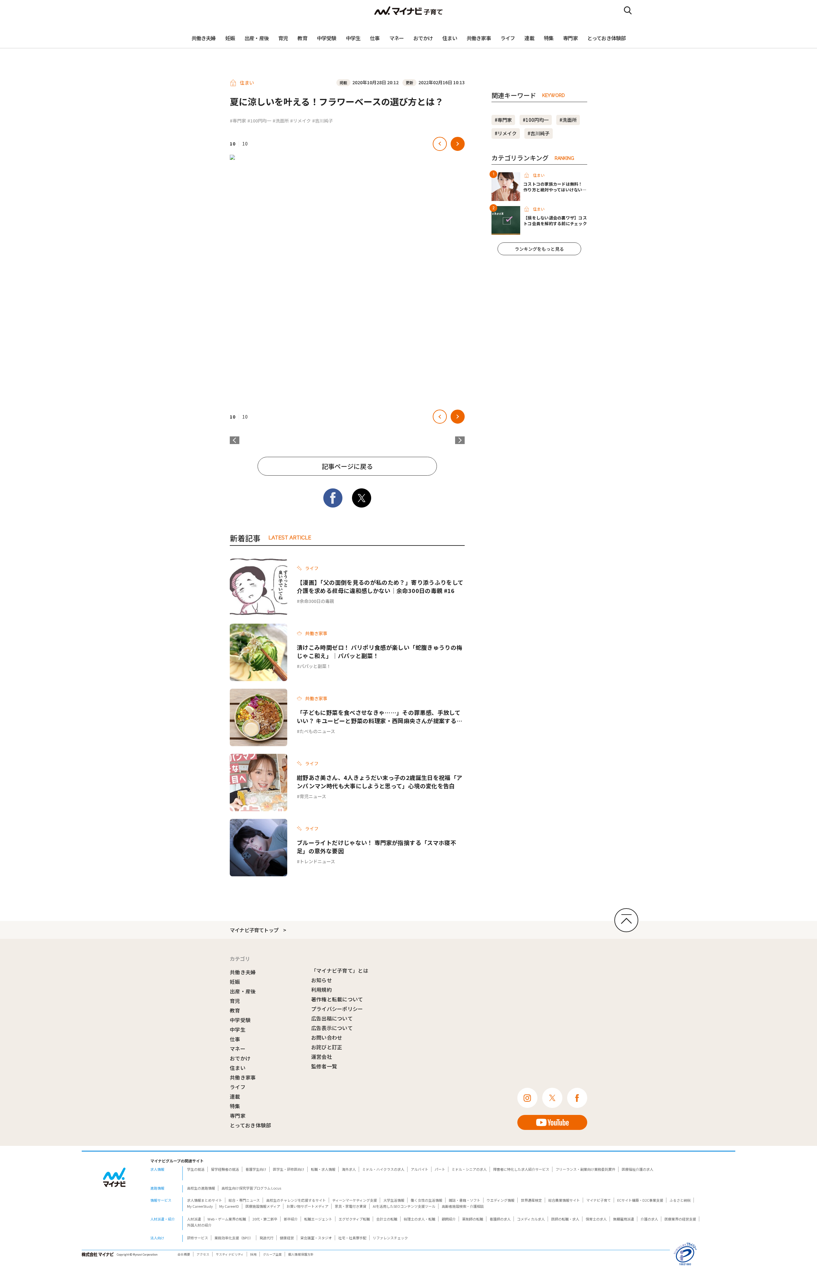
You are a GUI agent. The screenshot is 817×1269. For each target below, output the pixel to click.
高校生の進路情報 (201, 1188)
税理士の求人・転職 (419, 1218)
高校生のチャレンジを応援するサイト (296, 1200)
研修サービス (197, 1237)
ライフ (507, 38)
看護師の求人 (500, 1218)
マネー (396, 38)
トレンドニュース (317, 861)
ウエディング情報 (500, 1200)
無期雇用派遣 (623, 1218)
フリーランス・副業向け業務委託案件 (585, 1169)
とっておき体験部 (606, 38)
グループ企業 (272, 1254)
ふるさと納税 (680, 1200)
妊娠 (230, 38)
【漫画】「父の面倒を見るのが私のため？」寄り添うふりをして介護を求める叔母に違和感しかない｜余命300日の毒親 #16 (380, 586)
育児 (283, 38)
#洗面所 (281, 120)
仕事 (374, 38)
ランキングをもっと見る (539, 249)
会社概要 (183, 1254)
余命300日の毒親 (317, 601)
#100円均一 (259, 120)
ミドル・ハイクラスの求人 (383, 1169)
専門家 (570, 38)
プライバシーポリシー (337, 1009)
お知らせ (321, 980)
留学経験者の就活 (225, 1169)
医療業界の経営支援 (680, 1218)
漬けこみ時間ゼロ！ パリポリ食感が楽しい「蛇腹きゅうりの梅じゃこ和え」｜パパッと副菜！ (379, 651)
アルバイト (419, 1169)
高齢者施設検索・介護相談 (463, 1206)
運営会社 (321, 1056)
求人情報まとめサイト (204, 1200)
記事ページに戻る (347, 466)
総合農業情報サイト (564, 1200)
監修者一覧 (324, 1066)
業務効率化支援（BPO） (233, 1237)
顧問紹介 (449, 1218)
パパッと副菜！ (315, 666)
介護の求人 (649, 1218)
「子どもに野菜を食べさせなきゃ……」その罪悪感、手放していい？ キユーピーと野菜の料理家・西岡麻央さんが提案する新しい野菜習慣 (379, 716)
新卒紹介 (291, 1218)
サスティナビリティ (230, 1254)
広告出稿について (332, 1018)
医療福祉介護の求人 (637, 1169)
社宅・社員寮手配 (352, 1237)
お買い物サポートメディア (307, 1206)
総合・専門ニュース (244, 1200)
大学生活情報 (393, 1200)
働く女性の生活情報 (426, 1200)
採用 (253, 1254)
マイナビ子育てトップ (254, 930)
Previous (234, 440)
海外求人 (349, 1169)
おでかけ (423, 38)
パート (440, 1169)
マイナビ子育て (598, 1200)
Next (460, 440)
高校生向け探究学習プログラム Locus (251, 1188)
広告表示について (332, 1028)
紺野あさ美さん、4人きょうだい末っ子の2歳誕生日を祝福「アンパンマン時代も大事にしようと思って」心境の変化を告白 (379, 781)
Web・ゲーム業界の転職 (226, 1218)
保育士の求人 (596, 1218)
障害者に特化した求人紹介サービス (521, 1169)
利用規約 (321, 989)
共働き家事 (479, 38)
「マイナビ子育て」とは (340, 970)
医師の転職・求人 (565, 1218)
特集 (548, 38)
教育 (302, 38)
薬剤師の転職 (472, 1218)
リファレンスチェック (390, 1237)
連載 (529, 38)
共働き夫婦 (203, 38)
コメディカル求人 (531, 1218)
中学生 (353, 38)
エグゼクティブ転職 (354, 1218)
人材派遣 (194, 1218)
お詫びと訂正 (326, 1047)
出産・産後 (256, 38)
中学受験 (326, 38)
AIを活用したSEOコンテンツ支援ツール (404, 1206)
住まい (449, 38)
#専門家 (238, 120)
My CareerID (229, 1206)
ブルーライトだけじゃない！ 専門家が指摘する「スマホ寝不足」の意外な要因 (376, 846)
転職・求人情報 (323, 1169)
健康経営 (287, 1237)
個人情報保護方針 (301, 1254)
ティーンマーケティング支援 (354, 1200)
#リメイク (300, 120)
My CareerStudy (200, 1206)
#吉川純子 (322, 120)
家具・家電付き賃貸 (350, 1206)
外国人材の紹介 (199, 1225)
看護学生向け (255, 1169)
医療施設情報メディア (262, 1206)
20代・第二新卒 (264, 1218)
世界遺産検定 (531, 1200)
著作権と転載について (337, 999)
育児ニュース (313, 796)
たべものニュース (317, 731)
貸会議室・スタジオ (316, 1237)
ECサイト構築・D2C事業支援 (640, 1200)
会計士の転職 (386, 1218)
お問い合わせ (326, 1037)
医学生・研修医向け (288, 1169)
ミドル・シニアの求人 (469, 1169)
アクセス (203, 1254)
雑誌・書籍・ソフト (464, 1200)
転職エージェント (318, 1218)
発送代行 (266, 1237)
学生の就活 (196, 1169)
